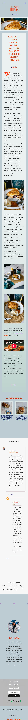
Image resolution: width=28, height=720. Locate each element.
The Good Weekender (11, 709)
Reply (10, 488)
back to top (14, 715)
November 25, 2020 (13, 452)
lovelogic (19, 711)
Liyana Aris (16, 501)
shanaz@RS (12, 451)
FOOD (14, 385)
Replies (10, 494)
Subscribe (14, 696)
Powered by (8, 701)
